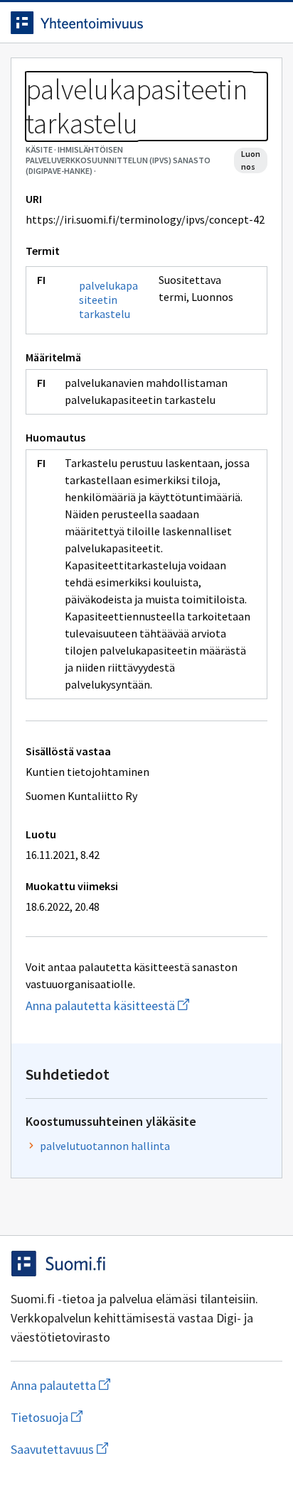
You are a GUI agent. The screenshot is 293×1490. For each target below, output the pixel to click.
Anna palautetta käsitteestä (146, 1005)
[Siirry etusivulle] (118, 22)
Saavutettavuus (141, 1449)
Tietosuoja (116, 1417)
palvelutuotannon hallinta (105, 1146)
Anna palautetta (117, 1385)
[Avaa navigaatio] (268, 23)
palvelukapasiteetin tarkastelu (108, 299)
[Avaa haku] (239, 23)
